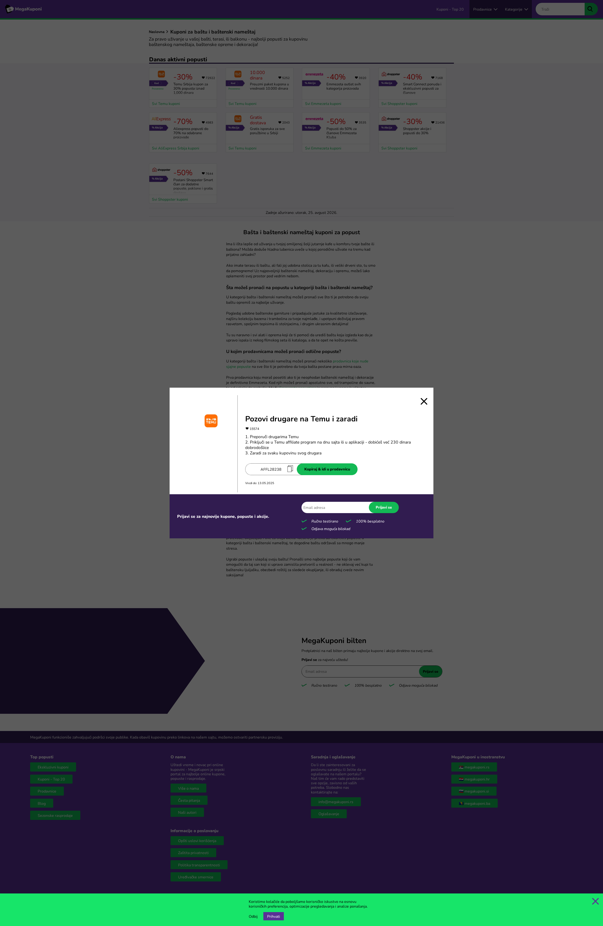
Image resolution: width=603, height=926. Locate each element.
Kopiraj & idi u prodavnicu (327, 469)
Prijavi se (384, 507)
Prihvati (273, 916)
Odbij (253, 916)
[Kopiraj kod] (290, 468)
